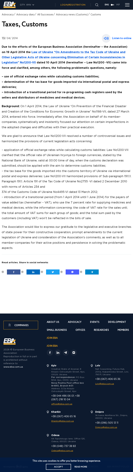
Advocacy (8, 15)
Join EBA (52, 338)
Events (94, 322)
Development (117, 322)
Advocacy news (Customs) (72, 15)
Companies (21, 325)
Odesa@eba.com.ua (62, 451)
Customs (96, 15)
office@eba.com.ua (61, 404)
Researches (101, 330)
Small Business (57, 330)
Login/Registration (72, 5)
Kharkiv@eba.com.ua (62, 421)
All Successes (45, 15)
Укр (118, 5)
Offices (80, 330)
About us (53, 322)
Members (123, 330)
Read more (80, 467)
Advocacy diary (25, 15)
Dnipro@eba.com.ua (106, 427)
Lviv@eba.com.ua (104, 384)
